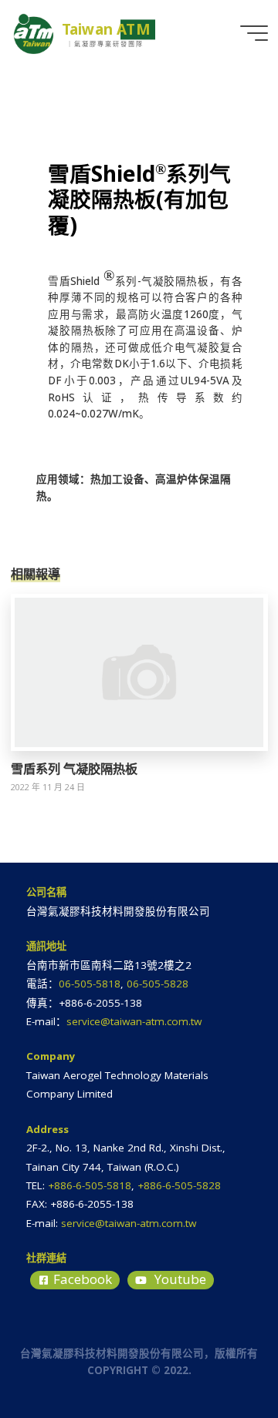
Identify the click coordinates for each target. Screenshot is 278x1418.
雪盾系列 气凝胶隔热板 (74, 768)
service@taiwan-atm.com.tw (134, 1021)
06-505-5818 (89, 984)
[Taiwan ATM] (34, 32)
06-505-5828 (157, 984)
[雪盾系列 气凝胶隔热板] (139, 671)
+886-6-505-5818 (89, 1185)
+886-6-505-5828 (179, 1185)
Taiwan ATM (106, 29)
